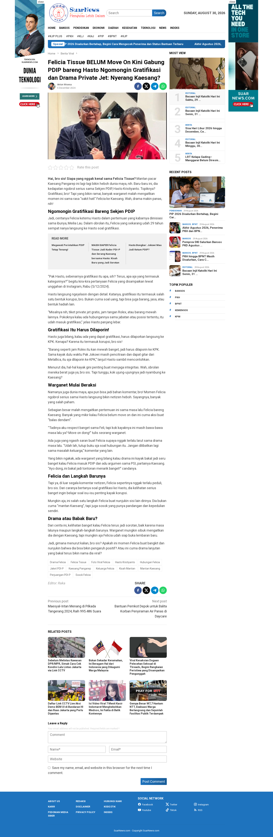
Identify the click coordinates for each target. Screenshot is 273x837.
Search (159, 13)
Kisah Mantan (127, 568)
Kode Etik (110, 806)
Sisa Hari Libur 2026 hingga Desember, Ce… (203, 130)
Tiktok (173, 810)
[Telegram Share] (154, 86)
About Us (54, 801)
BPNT (195, 224)
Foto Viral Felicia (100, 562)
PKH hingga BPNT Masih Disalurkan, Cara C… (198, 258)
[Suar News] (77, 13)
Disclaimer (83, 806)
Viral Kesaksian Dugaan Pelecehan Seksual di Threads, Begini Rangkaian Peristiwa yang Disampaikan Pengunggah (147, 667)
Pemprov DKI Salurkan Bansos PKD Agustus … (202, 243)
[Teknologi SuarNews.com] (30, 56)
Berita (188, 125)
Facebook (147, 804)
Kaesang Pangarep (80, 568)
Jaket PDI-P (57, 568)
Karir (51, 806)
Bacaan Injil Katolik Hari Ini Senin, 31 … (202, 112)
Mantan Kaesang (150, 568)
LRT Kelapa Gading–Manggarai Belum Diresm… (202, 158)
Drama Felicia (58, 562)
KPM (177, 316)
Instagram (203, 804)
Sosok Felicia (83, 574)
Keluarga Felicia (105, 568)
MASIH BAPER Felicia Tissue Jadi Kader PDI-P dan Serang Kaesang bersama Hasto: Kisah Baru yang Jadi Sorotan (106, 254)
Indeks (108, 812)
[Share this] (138, 86)
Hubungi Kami (113, 801)
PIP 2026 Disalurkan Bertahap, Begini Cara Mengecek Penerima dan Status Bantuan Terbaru (99, 44)
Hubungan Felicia (150, 562)
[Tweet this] (146, 86)
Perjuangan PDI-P (60, 574)
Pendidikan (175, 211)
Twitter (173, 804)
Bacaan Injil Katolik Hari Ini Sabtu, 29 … (202, 98)
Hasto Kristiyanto (125, 562)
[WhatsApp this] (163, 86)
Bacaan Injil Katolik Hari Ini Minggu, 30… (202, 144)
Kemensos (181, 310)
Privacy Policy (85, 812)
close (41, 2)
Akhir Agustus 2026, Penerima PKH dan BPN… (202, 229)
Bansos (186, 224)
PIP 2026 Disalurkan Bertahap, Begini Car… (193, 215)
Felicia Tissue (78, 562)
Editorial (190, 93)
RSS (200, 810)
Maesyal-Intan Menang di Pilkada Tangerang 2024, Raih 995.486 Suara (74, 606)
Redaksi (81, 801)
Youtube (146, 810)
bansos (180, 290)
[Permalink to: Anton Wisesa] (51, 86)
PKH (177, 297)
